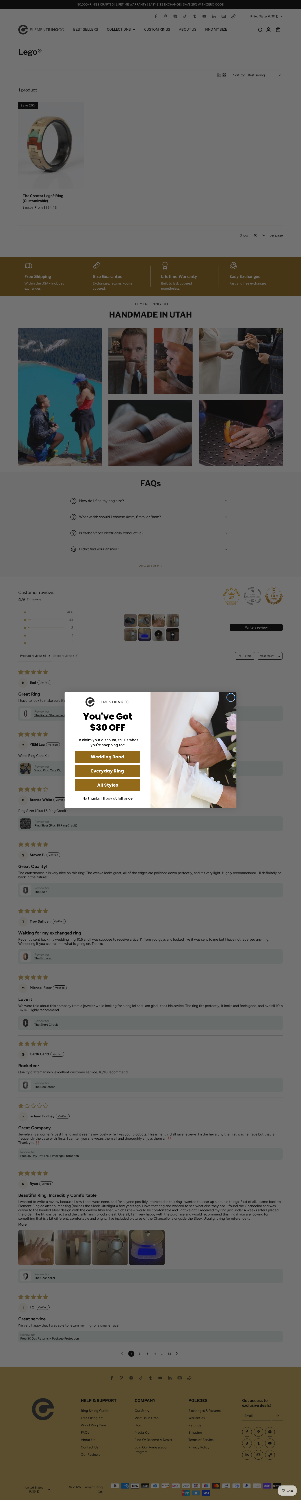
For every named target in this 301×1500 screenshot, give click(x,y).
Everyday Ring (107, 771)
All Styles (107, 785)
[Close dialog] (231, 697)
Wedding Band (107, 757)
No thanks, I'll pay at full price (107, 798)
